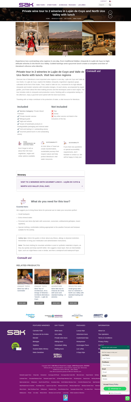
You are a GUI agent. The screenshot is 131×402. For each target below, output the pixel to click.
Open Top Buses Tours (33, 389)
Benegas (36, 341)
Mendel (35, 338)
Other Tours (51, 5)
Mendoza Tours (57, 18)
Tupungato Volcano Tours (76, 389)
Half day (97, 375)
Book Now (22, 303)
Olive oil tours (23, 389)
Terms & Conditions (105, 338)
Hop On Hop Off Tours (44, 382)
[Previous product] (110, 16)
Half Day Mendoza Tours (97, 378)
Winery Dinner (43, 392)
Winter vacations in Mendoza (77, 392)
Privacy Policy (103, 341)
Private (29, 392)
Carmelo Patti (38, 331)
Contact (104, 1)
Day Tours (67, 18)
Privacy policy (117, 393)
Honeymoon (80, 341)
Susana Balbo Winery (40, 349)
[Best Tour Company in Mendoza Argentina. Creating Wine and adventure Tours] (26, 5)
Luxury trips (80, 331)
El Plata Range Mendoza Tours (64, 378)
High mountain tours (24, 382)
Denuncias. (84, 367)
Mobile (104, 376)
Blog (100, 349)
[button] (17, 39)
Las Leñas (81, 5)
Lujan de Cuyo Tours (51, 385)
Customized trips (82, 338)
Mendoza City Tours (63, 385)
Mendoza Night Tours (75, 385)
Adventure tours (82, 334)
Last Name (105, 355)
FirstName (105, 362)
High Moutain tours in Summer (27, 385)
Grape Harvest (89, 375)
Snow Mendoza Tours (63, 389)
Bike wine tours (80, 375)
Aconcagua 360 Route (53, 375)
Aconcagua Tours (82, 345)
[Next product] (110, 12)
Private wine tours (61, 338)
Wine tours (40, 5)
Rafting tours (59, 349)
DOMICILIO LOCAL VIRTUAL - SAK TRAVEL (65, 369)
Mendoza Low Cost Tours (55, 392)
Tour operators (103, 334)
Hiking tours (59, 341)
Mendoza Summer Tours (88, 385)
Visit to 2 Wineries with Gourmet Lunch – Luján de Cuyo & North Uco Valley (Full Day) (50, 184)
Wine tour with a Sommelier (23, 290)
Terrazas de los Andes (41, 334)
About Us (101, 331)
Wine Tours (77, 18)
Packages (72, 5)
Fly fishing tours (77, 378)
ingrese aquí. (76, 367)
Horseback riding (61, 345)
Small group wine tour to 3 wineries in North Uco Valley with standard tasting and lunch (76, 293)
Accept (110, 384)
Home (48, 18)
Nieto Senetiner (38, 352)
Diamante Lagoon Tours (25, 375)
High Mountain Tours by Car (99, 382)
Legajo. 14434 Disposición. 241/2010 (78, 365)
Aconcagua (63, 5)
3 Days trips (80, 352)
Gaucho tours (86, 378)
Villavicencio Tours (99, 389)
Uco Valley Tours (89, 389)
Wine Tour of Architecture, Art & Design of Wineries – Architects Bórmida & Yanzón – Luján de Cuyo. (41, 294)
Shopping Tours (52, 389)
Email (104, 369)
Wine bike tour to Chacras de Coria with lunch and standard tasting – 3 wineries (58, 293)
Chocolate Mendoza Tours (35, 378)
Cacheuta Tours (23, 378)
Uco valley (58, 334)
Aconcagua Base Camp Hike (68, 375)
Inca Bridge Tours (40, 385)
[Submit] (110, 5)
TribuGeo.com (77, 371)
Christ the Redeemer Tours (84, 382)
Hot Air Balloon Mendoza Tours (68, 382)
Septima (36, 345)
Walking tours (23, 392)
